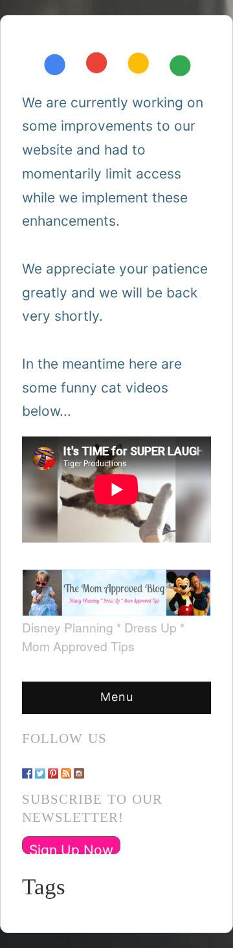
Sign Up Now (71, 848)
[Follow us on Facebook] (27, 767)
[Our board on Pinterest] (53, 767)
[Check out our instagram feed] (79, 767)
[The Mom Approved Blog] (116, 588)
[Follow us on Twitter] (40, 767)
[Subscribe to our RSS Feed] (66, 767)
